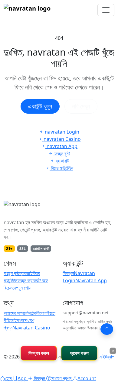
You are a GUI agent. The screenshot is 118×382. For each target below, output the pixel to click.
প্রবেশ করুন (79, 353)
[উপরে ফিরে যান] (106, 329)
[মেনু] (105, 10)
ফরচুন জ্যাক (26, 280)
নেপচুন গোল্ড (21, 287)
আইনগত (17, 320)
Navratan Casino (31, 327)
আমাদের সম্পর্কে (16, 313)
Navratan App (91, 280)
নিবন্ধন (68, 273)
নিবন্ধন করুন (38, 353)
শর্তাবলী (33, 313)
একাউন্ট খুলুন (40, 106)
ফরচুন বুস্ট (11, 273)
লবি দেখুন (81, 106)
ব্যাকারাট (25, 273)
